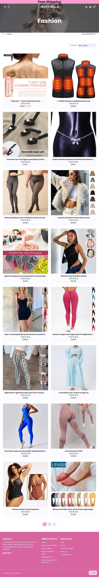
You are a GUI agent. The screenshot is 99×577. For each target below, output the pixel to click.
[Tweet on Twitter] (89, 34)
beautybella (17, 573)
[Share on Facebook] (87, 34)
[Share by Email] (95, 34)
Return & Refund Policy (47, 552)
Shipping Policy (47, 557)
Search (44, 542)
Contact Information (49, 545)
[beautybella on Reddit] (10, 553)
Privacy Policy (46, 548)
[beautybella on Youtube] (8, 553)
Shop (62, 542)
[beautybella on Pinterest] (6, 553)
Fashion (9, 34)
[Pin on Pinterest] (91, 34)
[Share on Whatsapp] (93, 34)
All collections (66, 555)
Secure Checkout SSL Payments (49, 561)
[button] (25, 103)
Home (63, 545)
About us (64, 551)
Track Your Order (67, 548)
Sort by (73, 45)
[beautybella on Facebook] (3, 553)
